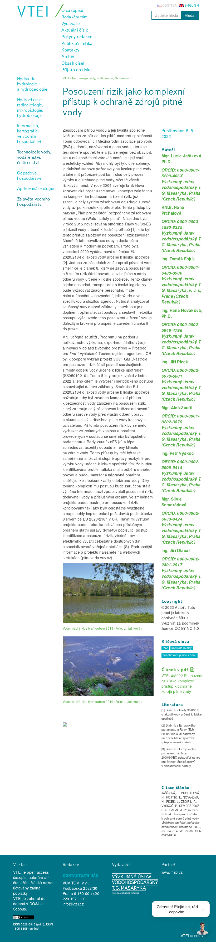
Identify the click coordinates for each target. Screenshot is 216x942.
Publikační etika (76, 43)
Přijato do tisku (76, 69)
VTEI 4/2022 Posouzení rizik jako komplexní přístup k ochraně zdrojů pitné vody (182, 683)
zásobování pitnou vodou (179, 655)
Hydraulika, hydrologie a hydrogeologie (32, 84)
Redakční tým (74, 16)
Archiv (67, 56)
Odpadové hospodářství (29, 175)
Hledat (190, 15)
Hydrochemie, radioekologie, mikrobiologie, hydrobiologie (30, 107)
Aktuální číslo (74, 30)
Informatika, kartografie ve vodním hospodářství (29, 133)
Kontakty (70, 50)
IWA (165, 648)
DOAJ (35, 903)
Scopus (19, 909)
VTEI (33, 11)
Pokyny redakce (76, 36)
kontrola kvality (181, 648)
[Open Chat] (202, 928)
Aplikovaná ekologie (35, 188)
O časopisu (72, 10)
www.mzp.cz (172, 872)
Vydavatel (71, 23)
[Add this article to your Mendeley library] (65, 725)
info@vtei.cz (73, 904)
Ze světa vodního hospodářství (33, 201)
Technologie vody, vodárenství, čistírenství (34, 157)
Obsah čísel (72, 63)
